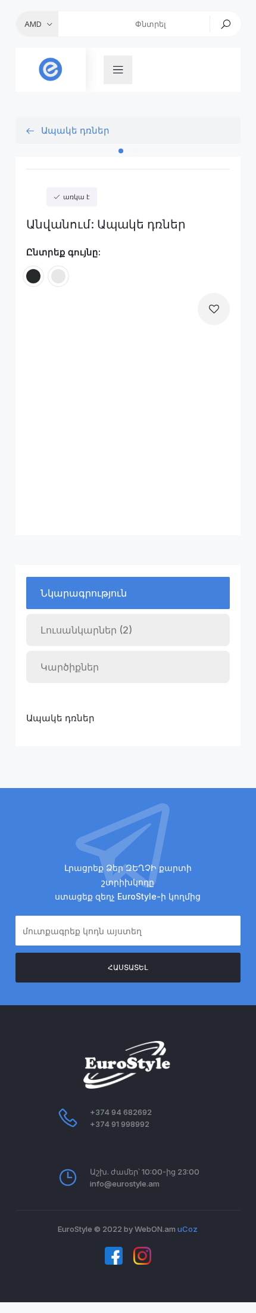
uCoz (187, 1229)
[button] (120, 151)
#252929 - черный (33, 268)
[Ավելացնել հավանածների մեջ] (214, 309)
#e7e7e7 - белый (58, 268)
